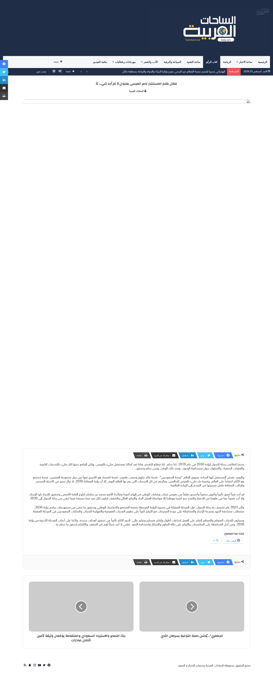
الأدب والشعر (151, 61)
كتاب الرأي (211, 61)
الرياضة (227, 61)
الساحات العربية (136, 91)
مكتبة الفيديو (100, 61)
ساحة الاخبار (245, 61)
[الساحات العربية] (210, 28)
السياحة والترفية (172, 61)
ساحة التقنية (193, 61)
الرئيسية (262, 61)
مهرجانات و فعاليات (125, 61)
